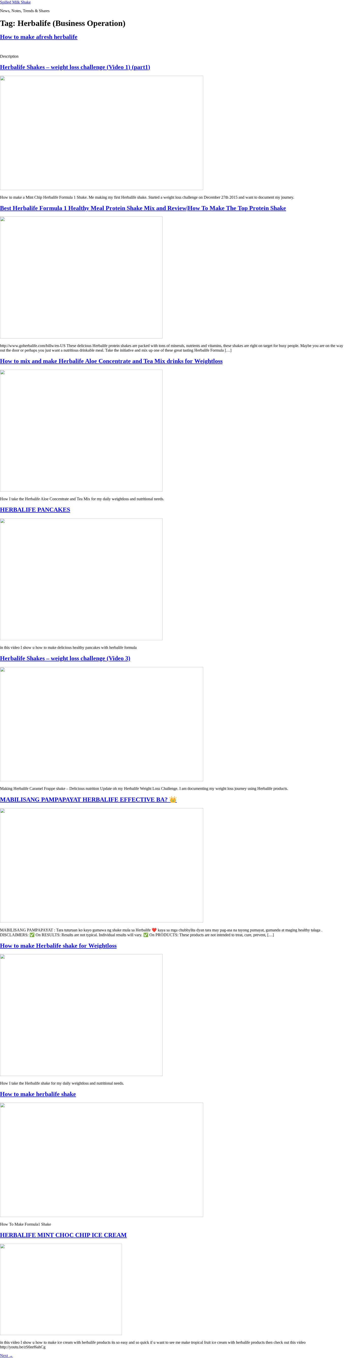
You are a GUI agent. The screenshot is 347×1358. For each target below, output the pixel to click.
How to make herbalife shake (38, 1094)
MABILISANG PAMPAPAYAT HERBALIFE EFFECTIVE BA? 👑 (88, 799)
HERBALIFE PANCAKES (35, 509)
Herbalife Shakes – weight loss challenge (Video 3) (65, 658)
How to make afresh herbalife (38, 37)
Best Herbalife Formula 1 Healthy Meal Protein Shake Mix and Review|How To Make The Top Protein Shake (143, 208)
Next (6, 1355)
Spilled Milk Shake (15, 2)
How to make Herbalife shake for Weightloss (58, 945)
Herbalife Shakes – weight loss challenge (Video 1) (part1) (75, 67)
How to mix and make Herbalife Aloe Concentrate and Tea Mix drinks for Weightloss (111, 361)
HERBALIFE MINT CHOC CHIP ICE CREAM (63, 1235)
